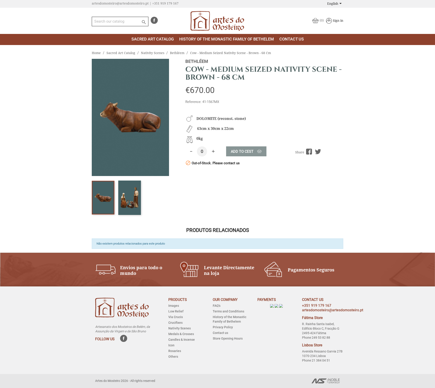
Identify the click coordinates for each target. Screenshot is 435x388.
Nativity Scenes (179, 328)
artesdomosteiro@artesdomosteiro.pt (332, 310)
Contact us (220, 333)
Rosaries (174, 351)
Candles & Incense (181, 339)
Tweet (318, 152)
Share (309, 152)
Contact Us (291, 39)
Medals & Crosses (181, 334)
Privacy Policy (223, 327)
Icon (171, 345)
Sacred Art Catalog (152, 39)
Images (173, 305)
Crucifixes (175, 322)
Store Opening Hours (228, 338)
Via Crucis (175, 317)
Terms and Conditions (228, 311)
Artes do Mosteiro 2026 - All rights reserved (125, 381)
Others (173, 356)
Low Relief (176, 311)
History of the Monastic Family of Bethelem (226, 39)
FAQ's (216, 305)
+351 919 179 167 (316, 305)
